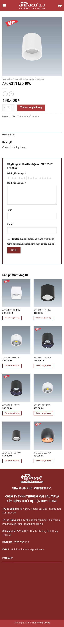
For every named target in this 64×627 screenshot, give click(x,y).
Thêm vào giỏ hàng (31, 107)
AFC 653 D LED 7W (42, 453)
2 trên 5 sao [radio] (13, 178)
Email (11, 224)
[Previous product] (11, 93)
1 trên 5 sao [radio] (8, 178)
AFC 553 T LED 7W (42, 405)
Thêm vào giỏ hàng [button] (12, 318)
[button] (4, 5)
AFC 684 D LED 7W (11, 405)
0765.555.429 (21, 542)
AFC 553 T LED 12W (11, 357)
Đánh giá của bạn (16, 173)
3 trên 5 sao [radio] (21, 178)
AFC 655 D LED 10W (11, 453)
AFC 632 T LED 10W (11, 310)
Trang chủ (7, 79)
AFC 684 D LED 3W (42, 357)
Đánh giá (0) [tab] (8, 134)
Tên (9, 210)
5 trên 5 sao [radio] (44, 178)
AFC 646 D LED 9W (42, 310)
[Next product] (5, 93)
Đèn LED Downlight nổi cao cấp (29, 79)
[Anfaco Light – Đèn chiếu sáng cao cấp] (32, 5)
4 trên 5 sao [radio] (31, 178)
